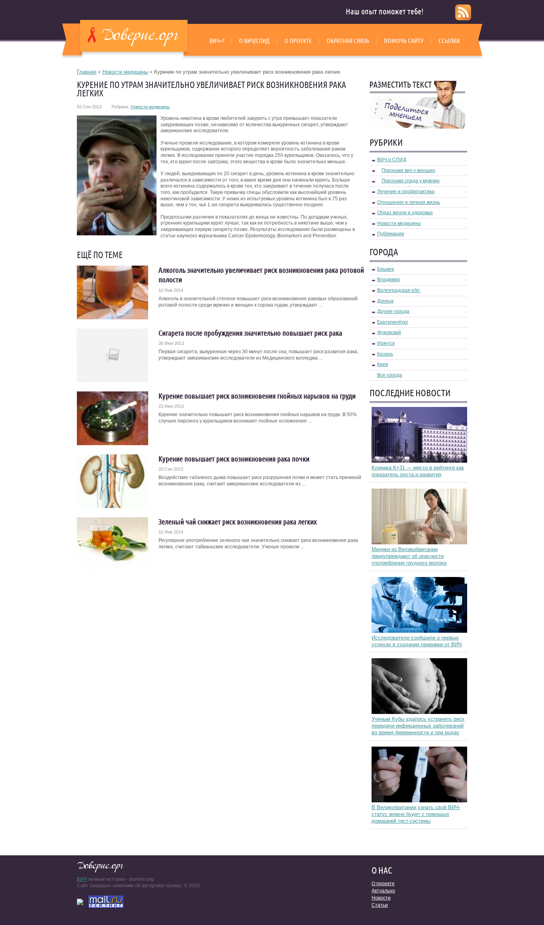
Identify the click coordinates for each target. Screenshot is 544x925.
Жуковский (389, 332)
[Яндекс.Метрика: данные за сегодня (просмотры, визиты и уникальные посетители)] (80, 902)
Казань (385, 354)
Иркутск (386, 343)
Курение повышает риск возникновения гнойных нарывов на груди (257, 395)
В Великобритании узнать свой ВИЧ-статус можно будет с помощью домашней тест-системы (416, 814)
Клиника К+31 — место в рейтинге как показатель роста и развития (418, 471)
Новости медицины (125, 72)
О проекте (298, 40)
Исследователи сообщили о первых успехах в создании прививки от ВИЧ (417, 641)
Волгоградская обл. (399, 290)
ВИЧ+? (216, 40)
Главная (86, 72)
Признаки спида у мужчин (411, 181)
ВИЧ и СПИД (391, 159)
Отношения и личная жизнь (408, 202)
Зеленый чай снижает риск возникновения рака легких (238, 521)
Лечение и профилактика (405, 191)
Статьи (380, 905)
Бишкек (385, 269)
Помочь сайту (404, 40)
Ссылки (449, 40)
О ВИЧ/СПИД (254, 40)
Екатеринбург (392, 322)
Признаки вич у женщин (408, 170)
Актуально (383, 891)
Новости (381, 898)
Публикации (390, 234)
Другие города (393, 311)
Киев (382, 364)
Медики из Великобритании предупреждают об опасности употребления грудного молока (409, 556)
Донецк (385, 301)
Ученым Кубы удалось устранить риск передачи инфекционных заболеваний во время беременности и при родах (418, 725)
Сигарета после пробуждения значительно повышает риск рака (250, 333)
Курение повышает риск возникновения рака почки (234, 458)
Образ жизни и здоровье (405, 212)
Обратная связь (348, 40)
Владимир (388, 279)
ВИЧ (82, 879)
